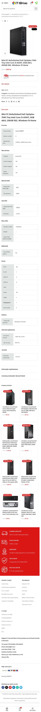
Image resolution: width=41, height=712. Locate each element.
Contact (24, 587)
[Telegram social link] (19, 101)
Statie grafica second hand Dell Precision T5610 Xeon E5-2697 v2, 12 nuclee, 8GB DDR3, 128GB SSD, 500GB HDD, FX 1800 (10, 444)
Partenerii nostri (27, 605)
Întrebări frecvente (7, 594)
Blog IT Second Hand (28, 598)
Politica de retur (6, 625)
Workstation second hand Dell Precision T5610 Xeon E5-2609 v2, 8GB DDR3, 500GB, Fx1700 (28, 479)
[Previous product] (2, 21)
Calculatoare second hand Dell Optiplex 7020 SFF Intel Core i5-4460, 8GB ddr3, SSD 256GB (29, 409)
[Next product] (7, 21)
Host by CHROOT (6, 676)
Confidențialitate (6, 618)
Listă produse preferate (8, 587)
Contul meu (4, 584)
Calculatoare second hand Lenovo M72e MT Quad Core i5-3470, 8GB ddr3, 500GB (9, 409)
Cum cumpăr (5, 591)
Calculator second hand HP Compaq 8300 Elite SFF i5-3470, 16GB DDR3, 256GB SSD (29, 443)
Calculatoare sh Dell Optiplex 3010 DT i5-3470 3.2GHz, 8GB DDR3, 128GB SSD (28, 513)
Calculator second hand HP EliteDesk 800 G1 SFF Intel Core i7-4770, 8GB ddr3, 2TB (10, 512)
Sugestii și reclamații (7, 601)
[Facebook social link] (6, 101)
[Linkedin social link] (14, 101)
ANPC (3, 628)
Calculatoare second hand (19, 14)
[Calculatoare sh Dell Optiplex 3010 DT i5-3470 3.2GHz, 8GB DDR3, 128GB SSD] (29, 501)
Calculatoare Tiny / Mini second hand (12, 98)
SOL (2, 632)
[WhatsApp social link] (16, 101)
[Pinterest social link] (11, 101)
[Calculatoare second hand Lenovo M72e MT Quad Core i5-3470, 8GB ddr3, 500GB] (10, 398)
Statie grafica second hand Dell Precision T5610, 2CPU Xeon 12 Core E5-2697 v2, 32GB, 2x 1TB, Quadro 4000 (10, 479)
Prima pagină (5, 14)
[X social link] (9, 101)
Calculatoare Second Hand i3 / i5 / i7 (12, 17)
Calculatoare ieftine (28, 601)
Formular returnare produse (9, 598)
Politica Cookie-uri (6, 621)
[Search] (36, 9)
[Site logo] (19, 3)
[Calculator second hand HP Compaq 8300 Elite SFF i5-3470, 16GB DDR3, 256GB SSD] (29, 432)
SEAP (23, 594)
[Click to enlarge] (5, 53)
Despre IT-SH (26, 584)
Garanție (24, 591)
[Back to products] (5, 21)
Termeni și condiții (6, 614)
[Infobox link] (36, 3)
